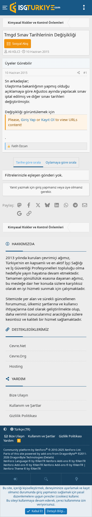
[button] (5, 429)
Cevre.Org (17, 355)
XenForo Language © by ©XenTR (24, 461)
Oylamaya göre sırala (61, 162)
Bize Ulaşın (18, 395)
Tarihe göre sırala (28, 162)
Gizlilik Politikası (23, 415)
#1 (85, 73)
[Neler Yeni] (76, 479)
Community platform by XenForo (42, 449)
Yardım (8, 440)
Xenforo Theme (22, 468)
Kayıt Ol (48, 119)
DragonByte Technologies (26, 457)
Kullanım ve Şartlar (25, 405)
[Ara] (46, 479)
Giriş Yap (28, 119)
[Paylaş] (78, 73)
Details (48, 457)
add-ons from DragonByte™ (59, 453)
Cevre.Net (17, 345)
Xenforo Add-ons (66, 461)
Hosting (16, 366)
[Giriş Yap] (15, 479)
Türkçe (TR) (21, 429)
